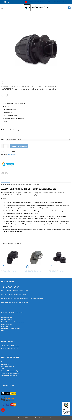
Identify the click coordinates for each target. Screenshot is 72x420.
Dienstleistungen (6, 317)
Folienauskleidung (6, 319)
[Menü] (69, 403)
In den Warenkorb (19, 146)
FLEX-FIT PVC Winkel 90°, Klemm (34, 272)
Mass (2, 139)
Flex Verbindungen (49, 86)
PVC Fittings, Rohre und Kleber (31, 86)
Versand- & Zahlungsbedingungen (11, 371)
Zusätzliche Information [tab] (19, 184)
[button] (2, 8)
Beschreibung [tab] (5, 184)
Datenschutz (5, 364)
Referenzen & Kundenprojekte (10, 328)
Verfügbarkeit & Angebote (9, 375)
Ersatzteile (4, 326)
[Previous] (1, 262)
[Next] (70, 262)
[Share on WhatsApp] (2, 173)
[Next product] (2, 95)
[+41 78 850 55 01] (8, 2)
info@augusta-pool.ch (19, 294)
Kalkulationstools (6, 324)
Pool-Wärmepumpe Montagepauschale (13, 322)
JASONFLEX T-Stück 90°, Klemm (57, 272)
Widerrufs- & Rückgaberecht (10, 373)
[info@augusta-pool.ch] (5, 2)
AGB (2, 368)
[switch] (66, 413)
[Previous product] (6, 95)
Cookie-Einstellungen (7, 366)
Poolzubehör (14, 86)
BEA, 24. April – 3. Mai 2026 (9, 348)
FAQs (3, 331)
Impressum (4, 362)
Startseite (4, 86)
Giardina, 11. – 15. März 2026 (10, 346)
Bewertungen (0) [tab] (34, 184)
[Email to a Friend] (6, 173)
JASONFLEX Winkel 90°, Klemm (10, 272)
